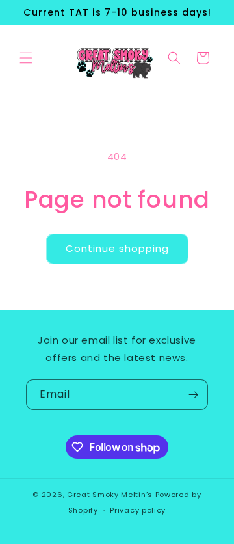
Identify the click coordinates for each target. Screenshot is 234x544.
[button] (26, 58)
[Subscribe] (193, 394)
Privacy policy (138, 510)
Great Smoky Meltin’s (111, 494)
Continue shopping (117, 248)
